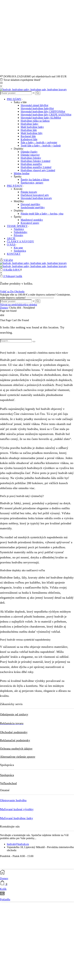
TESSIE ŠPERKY (17, 226)
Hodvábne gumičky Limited (36, 167)
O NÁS (11, 244)
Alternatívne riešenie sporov (17, 756)
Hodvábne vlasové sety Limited (38, 170)
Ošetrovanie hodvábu (13, 800)
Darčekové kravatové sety (35, 195)
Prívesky (18, 235)
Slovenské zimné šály (34, 105)
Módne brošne (21, 173)
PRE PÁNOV (15, 185)
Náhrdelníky (20, 232)
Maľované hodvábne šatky (16, 818)
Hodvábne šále (29, 130)
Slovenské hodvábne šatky (37, 108)
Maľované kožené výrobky (17, 809)
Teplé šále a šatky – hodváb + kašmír (41, 145)
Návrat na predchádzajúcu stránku (18, 304)
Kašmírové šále (29, 139)
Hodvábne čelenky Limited (35, 161)
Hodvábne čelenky (31, 157)
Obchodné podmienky (14, 732)
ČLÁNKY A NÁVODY (20, 241)
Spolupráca (20, 250)
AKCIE (11, 238)
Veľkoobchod (8, 783)
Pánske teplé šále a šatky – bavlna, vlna (42, 213)
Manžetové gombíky (32, 219)
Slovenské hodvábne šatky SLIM (41, 117)
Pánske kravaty (29, 191)
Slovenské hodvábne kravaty (36, 198)
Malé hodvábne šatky (32, 127)
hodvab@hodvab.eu (18, 844)
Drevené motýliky (30, 204)
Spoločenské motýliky (33, 207)
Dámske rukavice (30, 154)
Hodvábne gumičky (31, 164)
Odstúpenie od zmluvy (14, 714)
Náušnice (19, 229)
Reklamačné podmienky (15, 740)
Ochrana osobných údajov (16, 748)
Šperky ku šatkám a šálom (35, 179)
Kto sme (18, 247)
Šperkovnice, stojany (32, 182)
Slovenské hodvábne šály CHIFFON (43, 111)
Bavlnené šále (28, 136)
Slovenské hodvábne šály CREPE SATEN (46, 114)
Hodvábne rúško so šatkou (35, 120)
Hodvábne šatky (29, 123)
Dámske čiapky (29, 151)
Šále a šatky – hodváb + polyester (39, 142)
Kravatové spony (30, 222)
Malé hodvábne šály (32, 133)
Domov (4, 307)
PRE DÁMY (14, 99)
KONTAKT (13, 253)
